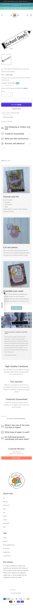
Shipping (2, 85)
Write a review (16, 458)
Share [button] (4, 148)
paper (4, 509)
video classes (6, 523)
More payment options (16, 108)
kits (4, 512)
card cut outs (6, 505)
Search (4, 537)
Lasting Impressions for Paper (18, 604)
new (4, 498)
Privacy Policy (6, 548)
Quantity (3, 91)
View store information (8, 117)
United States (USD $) (16, 593)
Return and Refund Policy (8, 545)
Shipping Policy (6, 552)
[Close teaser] (4, 293)
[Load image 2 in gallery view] (6, 59)
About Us (5, 541)
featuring (5, 501)
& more (5, 516)
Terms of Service (7, 555)
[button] (2, 15)
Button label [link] (16, 308)
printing (5, 519)
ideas (4, 527)
